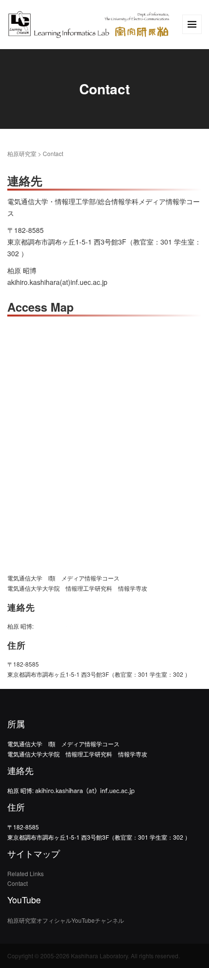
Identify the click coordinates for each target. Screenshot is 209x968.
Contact (17, 883)
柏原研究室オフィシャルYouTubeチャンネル (65, 920)
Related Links (25, 873)
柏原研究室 (21, 153)
